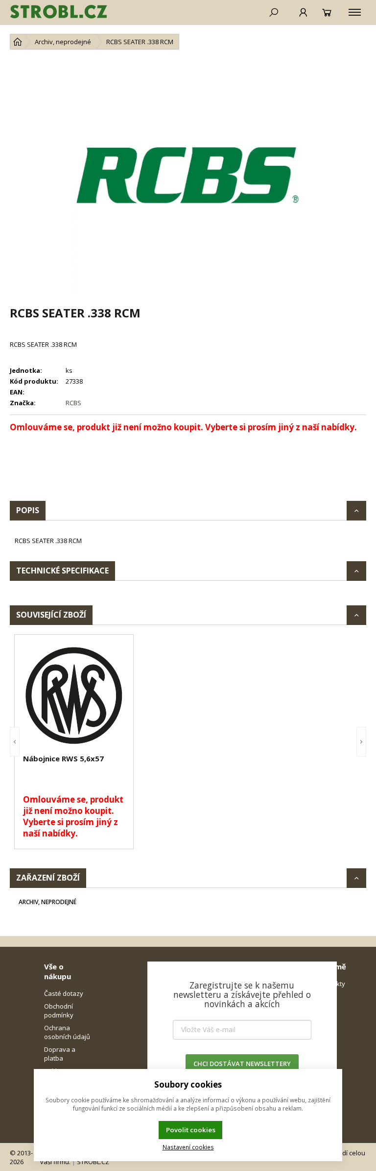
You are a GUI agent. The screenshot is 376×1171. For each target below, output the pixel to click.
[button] (15, 742)
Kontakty (332, 983)
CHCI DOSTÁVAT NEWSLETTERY (242, 1063)
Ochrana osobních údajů (67, 1032)
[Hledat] (273, 12)
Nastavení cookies (188, 1147)
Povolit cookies (190, 1129)
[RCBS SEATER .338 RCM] (188, 177)
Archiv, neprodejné (47, 902)
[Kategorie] (354, 12)
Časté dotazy (63, 993)
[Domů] (17, 42)
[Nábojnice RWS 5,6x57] (74, 696)
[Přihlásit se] (303, 12)
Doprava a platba (59, 1054)
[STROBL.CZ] (59, 12)
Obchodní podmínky (58, 1010)
